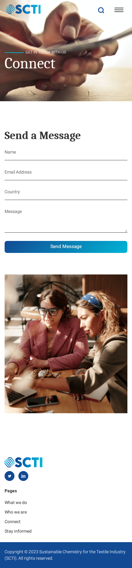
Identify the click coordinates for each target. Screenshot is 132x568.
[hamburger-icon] (119, 9)
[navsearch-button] (101, 10)
